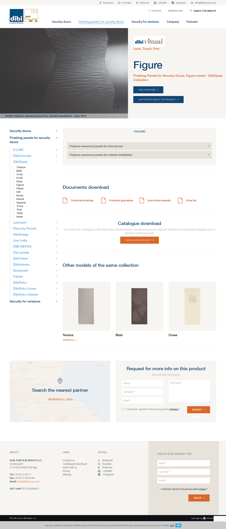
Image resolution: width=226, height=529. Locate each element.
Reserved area (175, 11)
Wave (19, 216)
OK (178, 525)
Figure (20, 185)
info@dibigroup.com (28, 481)
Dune (19, 181)
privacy (174, 409)
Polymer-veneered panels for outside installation (101, 154)
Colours (139, 131)
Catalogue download (138, 240)
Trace (19, 206)
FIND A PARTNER (147, 90)
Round (20, 199)
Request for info (197, 410)
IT (150, 11)
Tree (19, 209)
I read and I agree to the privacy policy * (152, 409)
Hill (18, 192)
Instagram (108, 474)
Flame (19, 188)
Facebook (107, 460)
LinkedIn (107, 471)
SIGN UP (198, 498)
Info (172, 525)
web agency (197, 518)
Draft (19, 177)
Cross (19, 174)
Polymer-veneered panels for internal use (96, 146)
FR (157, 11)
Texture (21, 167)
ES (160, 11)
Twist (19, 213)
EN (153, 11)
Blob (19, 170)
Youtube (106, 463)
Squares (21, 202)
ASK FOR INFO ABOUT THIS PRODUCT (157, 99)
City (69, 399)
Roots (19, 195)
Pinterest (107, 467)
